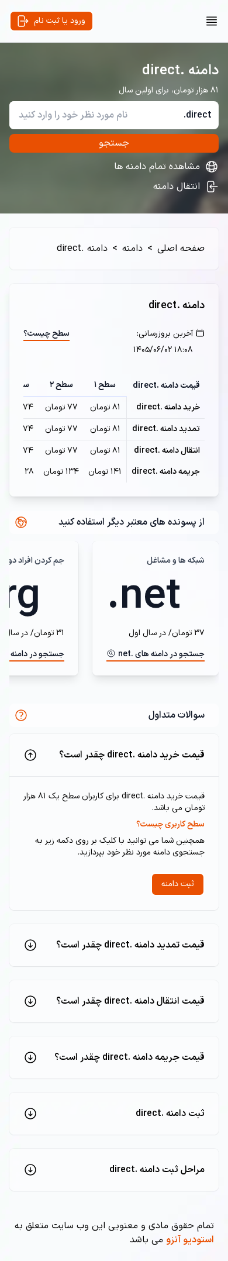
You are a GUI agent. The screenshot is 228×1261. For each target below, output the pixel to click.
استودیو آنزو (190, 1240)
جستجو (114, 143)
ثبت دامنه (177, 884)
